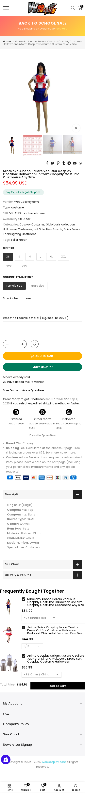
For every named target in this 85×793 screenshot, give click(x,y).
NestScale (51, 435)
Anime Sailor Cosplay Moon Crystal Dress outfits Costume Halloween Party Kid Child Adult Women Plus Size (54, 630)
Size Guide (10, 390)
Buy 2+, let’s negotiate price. (23, 192)
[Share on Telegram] (69, 163)
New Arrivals (54, 229)
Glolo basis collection (60, 224)
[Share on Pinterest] (58, 163)
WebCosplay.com (26, 202)
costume (17, 207)
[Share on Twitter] (52, 163)
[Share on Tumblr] (63, 163)
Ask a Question (33, 390)
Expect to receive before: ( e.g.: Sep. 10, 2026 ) (35, 318)
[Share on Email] (74, 163)
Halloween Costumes (17, 229)
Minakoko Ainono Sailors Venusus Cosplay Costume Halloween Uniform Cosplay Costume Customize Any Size (55, 602)
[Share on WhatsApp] (80, 163)
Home (7, 41)
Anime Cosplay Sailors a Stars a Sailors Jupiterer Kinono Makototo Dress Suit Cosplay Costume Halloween (55, 658)
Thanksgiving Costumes (19, 234)
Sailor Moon (72, 229)
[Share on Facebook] (47, 163)
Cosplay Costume (32, 224)
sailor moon (19, 240)
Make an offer (46, 368)
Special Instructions (17, 298)
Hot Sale (39, 229)
